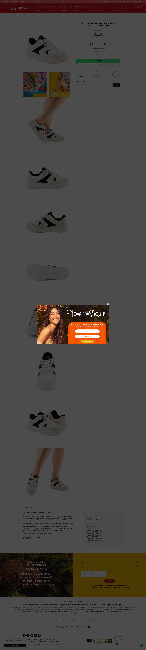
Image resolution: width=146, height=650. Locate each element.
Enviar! (87, 341)
